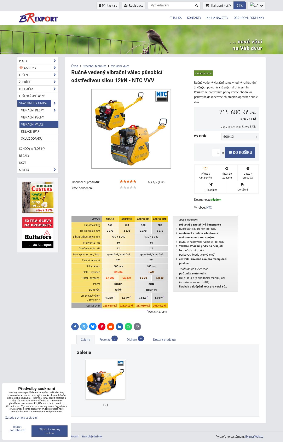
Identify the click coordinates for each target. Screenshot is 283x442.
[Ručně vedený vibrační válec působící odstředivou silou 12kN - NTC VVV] (131, 129)
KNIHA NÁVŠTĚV (217, 18)
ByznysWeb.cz (254, 436)
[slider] (128, 181)
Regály (24, 155)
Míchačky (26, 89)
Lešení (24, 75)
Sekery (24, 170)
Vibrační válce (32, 124)
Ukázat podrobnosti (17, 428)
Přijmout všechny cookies (49, 431)
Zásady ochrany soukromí (21, 417)
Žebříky (24, 82)
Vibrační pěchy (32, 117)
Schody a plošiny (32, 148)
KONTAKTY (194, 18)
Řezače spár (30, 131)
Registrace (135, 5)
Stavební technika (33, 103)
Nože (23, 163)
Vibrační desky (32, 110)
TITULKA (176, 18)
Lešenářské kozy (32, 96)
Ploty (23, 61)
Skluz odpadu (31, 138)
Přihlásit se (109, 5)
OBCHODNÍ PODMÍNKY (249, 18)
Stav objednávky (92, 436)
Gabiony (29, 68)
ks (223, 153)
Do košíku (242, 152)
